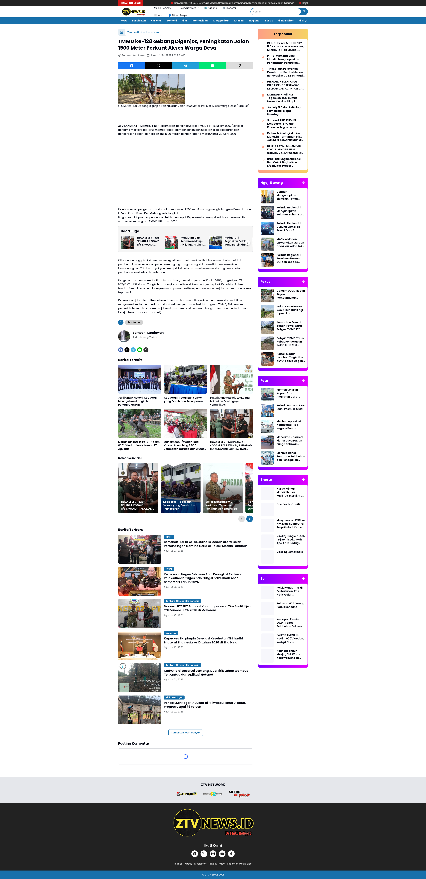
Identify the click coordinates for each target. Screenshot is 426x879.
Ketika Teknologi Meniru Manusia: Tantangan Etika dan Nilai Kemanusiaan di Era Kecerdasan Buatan (284, 137)
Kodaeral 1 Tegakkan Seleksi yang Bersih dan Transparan (236, 241)
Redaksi (178, 863)
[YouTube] (222, 853)
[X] (158, 65)
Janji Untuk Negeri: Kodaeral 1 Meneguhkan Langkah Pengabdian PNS (138, 401)
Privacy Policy (217, 863)
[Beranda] (121, 32)
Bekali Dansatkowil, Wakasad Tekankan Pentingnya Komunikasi (230, 401)
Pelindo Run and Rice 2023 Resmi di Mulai (291, 407)
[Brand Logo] (186, 794)
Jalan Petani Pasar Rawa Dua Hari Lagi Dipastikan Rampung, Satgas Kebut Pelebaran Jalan (290, 310)
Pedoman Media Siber (239, 863)
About (188, 863)
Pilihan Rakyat (174, 697)
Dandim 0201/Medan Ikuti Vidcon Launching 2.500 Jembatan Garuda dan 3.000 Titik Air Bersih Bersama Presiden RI (184, 445)
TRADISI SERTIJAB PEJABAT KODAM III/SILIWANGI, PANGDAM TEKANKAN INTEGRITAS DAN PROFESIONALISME (148, 241)
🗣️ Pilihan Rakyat (178, 15)
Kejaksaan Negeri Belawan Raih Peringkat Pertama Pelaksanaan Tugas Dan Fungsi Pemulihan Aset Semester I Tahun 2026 (203, 578)
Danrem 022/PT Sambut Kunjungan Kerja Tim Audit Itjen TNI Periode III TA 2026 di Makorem (207, 608)
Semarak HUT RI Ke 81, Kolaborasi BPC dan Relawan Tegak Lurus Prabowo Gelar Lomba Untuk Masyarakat (282, 124)
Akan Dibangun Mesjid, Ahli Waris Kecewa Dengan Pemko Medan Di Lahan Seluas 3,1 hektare (288, 654)
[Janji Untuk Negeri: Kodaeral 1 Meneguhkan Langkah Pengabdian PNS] (139, 379)
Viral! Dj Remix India (290, 552)
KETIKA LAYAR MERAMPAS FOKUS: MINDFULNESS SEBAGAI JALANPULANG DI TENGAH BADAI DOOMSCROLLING (284, 149)
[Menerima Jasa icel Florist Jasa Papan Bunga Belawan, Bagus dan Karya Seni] (267, 442)
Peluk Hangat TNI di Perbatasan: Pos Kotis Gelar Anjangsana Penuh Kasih (290, 591)
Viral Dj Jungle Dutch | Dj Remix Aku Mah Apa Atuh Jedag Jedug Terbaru (291, 539)
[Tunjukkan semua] (303, 183)
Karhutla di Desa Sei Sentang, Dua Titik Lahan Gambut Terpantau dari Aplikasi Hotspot (206, 673)
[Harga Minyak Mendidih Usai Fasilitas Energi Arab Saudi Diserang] (267, 493)
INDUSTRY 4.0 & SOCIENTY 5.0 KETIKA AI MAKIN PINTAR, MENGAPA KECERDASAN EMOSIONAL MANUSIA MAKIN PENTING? (285, 46)
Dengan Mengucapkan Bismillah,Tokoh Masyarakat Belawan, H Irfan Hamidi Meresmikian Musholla (290, 195)
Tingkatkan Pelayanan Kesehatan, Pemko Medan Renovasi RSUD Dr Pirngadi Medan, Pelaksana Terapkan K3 (285, 72)
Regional (254, 20)
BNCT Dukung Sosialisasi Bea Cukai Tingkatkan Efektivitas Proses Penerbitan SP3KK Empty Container (284, 162)
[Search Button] (304, 11)
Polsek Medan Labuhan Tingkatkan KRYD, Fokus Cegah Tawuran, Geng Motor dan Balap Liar (291, 357)
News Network (188, 8)
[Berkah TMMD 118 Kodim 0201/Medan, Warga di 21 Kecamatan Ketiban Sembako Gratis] (267, 640)
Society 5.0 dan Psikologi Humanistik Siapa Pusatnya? (284, 111)
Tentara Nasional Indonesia (183, 601)
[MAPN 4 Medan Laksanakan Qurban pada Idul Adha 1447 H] (267, 244)
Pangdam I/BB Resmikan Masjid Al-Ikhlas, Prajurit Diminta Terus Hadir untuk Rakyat (192, 241)
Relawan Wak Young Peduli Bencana (290, 605)
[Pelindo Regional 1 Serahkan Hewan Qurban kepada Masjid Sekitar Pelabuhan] (267, 260)
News (124, 20)
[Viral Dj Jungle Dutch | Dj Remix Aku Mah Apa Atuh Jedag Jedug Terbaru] (267, 541)
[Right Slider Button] (304, 20)
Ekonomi (172, 20)
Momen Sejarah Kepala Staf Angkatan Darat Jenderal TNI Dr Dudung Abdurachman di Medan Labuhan (288, 393)
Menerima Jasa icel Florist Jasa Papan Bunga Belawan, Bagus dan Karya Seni (290, 441)
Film (184, 20)
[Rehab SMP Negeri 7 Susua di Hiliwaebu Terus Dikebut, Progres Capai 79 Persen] (139, 710)
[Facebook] (131, 65)
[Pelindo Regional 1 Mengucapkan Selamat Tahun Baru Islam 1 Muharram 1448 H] (267, 212)
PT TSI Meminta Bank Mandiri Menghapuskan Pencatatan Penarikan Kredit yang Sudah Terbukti (286, 59)
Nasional (156, 20)
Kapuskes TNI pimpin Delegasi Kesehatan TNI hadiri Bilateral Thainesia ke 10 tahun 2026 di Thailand (203, 640)
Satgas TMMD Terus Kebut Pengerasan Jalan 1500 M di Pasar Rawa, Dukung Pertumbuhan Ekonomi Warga (291, 342)
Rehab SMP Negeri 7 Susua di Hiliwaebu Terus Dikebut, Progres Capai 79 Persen (205, 705)
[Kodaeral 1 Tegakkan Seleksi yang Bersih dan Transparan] (215, 242)
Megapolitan (221, 20)
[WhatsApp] (212, 65)
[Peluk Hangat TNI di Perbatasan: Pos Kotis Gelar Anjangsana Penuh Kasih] (267, 592)
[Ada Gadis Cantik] (267, 509)
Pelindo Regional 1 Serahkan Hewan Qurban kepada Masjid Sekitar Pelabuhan (289, 258)
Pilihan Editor (286, 20)
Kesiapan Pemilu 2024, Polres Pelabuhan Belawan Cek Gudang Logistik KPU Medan (291, 623)
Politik (269, 20)
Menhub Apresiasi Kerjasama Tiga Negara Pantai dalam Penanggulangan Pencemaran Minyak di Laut (290, 425)
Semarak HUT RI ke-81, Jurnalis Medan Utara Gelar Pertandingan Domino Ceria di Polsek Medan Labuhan (180, 3)
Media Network (162, 8)
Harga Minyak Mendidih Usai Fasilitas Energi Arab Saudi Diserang (290, 492)
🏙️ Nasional (210, 8)
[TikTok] (231, 853)
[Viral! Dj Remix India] (267, 557)
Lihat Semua (134, 322)
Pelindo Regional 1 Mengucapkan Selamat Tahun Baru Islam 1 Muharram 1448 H (290, 211)
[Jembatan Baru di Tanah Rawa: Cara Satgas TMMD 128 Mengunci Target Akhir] (267, 327)
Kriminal (239, 20)
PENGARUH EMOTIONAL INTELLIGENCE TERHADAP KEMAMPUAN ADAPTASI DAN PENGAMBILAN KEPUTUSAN (285, 85)
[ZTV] (133, 11)
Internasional (200, 20)
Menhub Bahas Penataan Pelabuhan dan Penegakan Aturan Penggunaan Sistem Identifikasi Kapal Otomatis (291, 456)
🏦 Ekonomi (229, 8)
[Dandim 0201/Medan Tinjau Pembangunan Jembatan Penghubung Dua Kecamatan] (267, 295)
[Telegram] (185, 65)
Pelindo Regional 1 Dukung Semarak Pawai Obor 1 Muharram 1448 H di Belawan (290, 227)
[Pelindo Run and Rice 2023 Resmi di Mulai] (267, 410)
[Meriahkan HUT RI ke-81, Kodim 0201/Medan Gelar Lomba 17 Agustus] (139, 423)
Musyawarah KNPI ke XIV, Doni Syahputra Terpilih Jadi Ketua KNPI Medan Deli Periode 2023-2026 (291, 524)
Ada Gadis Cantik (288, 504)
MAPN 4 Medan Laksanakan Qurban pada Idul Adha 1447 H (290, 243)
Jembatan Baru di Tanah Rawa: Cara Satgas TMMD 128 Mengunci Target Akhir (289, 326)
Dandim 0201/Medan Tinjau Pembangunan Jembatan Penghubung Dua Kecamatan (291, 294)
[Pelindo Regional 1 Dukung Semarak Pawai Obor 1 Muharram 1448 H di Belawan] (267, 228)
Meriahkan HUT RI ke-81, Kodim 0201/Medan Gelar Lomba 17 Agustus (139, 445)
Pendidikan (139, 20)
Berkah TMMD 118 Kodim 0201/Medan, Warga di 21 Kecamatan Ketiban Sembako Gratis (290, 638)
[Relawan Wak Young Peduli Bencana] (267, 608)
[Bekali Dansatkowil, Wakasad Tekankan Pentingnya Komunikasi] (231, 379)
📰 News (159, 15)
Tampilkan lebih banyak (185, 732)
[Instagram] (213, 853)
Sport (169, 536)
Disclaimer (200, 863)
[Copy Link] (239, 65)
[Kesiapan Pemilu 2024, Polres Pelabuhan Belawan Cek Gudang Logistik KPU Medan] (267, 624)
